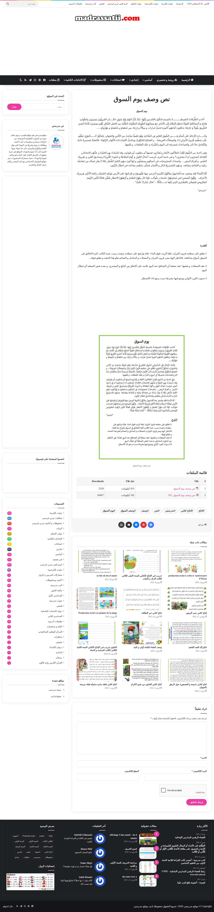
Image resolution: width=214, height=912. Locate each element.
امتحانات (117, 80)
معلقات (53, 80)
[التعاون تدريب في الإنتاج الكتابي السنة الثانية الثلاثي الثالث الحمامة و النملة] (97, 633)
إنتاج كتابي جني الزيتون (196, 613)
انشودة (37, 852)
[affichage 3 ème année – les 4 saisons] (148, 839)
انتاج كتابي (186, 510)
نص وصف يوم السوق (184, 488)
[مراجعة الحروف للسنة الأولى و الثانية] (148, 867)
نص (156, 510)
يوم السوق (108, 510)
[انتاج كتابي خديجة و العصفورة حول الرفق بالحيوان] (187, 670)
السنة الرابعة (20, 846)
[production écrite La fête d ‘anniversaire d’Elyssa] (187, 561)
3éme (51, 836)
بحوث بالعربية (167, 4)
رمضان (59, 657)
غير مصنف (57, 559)
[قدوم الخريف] (148, 853)
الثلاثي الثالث (47, 841)
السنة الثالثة (48, 846)
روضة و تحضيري (166, 80)
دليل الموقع (8, 906)
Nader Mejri (86, 863)
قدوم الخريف (131, 849)
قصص (101, 4)
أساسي (148, 80)
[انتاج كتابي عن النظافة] (142, 598)
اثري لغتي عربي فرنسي (117, 4)
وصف (144, 510)
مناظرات (58, 637)
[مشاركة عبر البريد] (129, 525)
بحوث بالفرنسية (151, 4)
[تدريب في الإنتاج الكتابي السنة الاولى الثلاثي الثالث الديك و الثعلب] (142, 561)
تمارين (59, 549)
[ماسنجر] (136, 525)
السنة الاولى (19, 841)
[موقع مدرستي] (107, 18)
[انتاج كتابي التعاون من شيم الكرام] (142, 670)
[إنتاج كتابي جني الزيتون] (187, 598)
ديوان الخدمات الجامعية (51, 611)
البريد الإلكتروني (199, 771)
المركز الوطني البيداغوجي (50, 632)
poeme (41, 836)
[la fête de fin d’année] (97, 561)
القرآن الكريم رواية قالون (50, 663)
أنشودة (15, 836)
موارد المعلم (136, 4)
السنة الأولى (33, 841)
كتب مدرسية (90, 4)
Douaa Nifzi (86, 849)
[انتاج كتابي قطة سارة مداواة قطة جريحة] (97, 670)
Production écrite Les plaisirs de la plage (97, 613)
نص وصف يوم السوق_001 (181, 495)
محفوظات (97, 80)
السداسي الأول (55, 595)
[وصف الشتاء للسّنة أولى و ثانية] (142, 633)
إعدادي (134, 80)
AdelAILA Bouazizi (83, 835)
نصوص (59, 642)
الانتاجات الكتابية (74, 80)
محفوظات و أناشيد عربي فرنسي (47, 523)
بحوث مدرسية (55, 601)
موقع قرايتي (56, 696)
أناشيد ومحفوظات (54, 580)
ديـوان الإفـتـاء (56, 647)
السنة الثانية (34, 846)
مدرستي (169, 510)
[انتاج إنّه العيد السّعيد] (187, 633)
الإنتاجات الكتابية (54, 539)
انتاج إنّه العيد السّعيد (197, 647)
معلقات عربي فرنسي (52, 518)
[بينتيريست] (143, 525)
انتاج (201, 510)
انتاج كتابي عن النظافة (152, 613)
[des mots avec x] (148, 881)
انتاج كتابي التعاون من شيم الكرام (146, 684)
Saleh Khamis (85, 877)
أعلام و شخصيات (54, 626)
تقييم (28, 852)
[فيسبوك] (151, 525)
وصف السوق (127, 510)
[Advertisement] (107, 50)
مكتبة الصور (56, 590)
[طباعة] (121, 525)
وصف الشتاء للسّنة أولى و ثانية (148, 647)
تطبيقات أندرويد (75, 4)
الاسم (203, 758)
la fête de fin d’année (107, 576)
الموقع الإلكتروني (132, 771)
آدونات (59, 528)
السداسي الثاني (55, 616)
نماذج (17, 857)
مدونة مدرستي (55, 690)
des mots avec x (129, 877)
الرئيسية (179, 4)
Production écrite (29, 836)
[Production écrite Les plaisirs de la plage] (97, 598)
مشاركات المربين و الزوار (50, 575)
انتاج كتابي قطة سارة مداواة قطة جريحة (98, 684)
